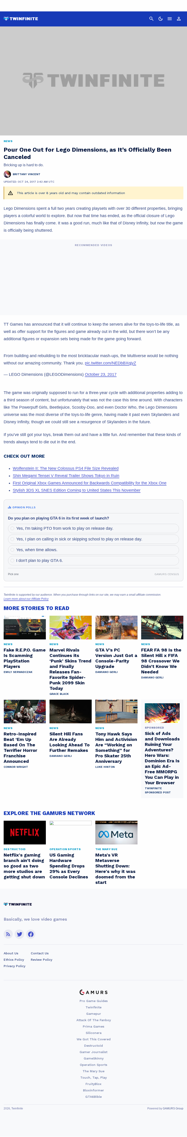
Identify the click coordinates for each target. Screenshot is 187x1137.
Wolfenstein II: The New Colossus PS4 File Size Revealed (66, 468)
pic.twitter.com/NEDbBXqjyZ (110, 363)
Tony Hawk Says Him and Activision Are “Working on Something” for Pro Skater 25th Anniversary (116, 747)
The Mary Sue (93, 1071)
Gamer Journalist (93, 1052)
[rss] (8, 934)
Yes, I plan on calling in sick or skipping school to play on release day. (79, 539)
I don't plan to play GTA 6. (39, 560)
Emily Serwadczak (18, 672)
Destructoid (93, 1045)
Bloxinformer (93, 1090)
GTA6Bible (93, 1096)
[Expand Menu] (169, 18)
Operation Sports (93, 1065)
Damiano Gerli (106, 672)
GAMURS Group (173, 1108)
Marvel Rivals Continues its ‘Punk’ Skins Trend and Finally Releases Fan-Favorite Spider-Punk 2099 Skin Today (70, 669)
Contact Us (40, 953)
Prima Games (93, 1026)
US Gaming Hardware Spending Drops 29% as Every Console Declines (68, 866)
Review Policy (41, 959)
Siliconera (93, 1033)
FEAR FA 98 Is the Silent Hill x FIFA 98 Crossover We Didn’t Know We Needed (161, 661)
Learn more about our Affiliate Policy (26, 598)
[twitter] (19, 934)
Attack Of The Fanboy (93, 1020)
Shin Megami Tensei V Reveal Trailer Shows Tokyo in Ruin (66, 475)
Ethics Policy (14, 959)
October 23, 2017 (101, 374)
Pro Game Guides (94, 1001)
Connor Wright (16, 766)
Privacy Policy (14, 966)
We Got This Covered (94, 1039)
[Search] (151, 18)
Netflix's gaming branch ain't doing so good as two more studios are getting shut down (24, 866)
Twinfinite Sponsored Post (158, 790)
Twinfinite (93, 1007)
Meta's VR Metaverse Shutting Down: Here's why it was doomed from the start (115, 868)
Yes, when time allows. (36, 550)
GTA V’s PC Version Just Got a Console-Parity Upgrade (116, 658)
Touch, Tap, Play (93, 1077)
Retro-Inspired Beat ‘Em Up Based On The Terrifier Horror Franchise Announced (20, 747)
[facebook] (30, 934)
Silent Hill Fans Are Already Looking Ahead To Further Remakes (69, 742)
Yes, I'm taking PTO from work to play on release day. (64, 528)
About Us (11, 953)
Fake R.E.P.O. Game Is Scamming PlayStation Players (25, 658)
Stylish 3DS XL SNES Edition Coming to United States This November (76, 490)
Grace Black (59, 694)
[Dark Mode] (160, 18)
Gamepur (93, 1013)
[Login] (178, 18)
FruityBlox (93, 1084)
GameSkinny (94, 1058)
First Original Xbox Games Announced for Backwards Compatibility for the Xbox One (89, 483)
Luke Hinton (105, 766)
